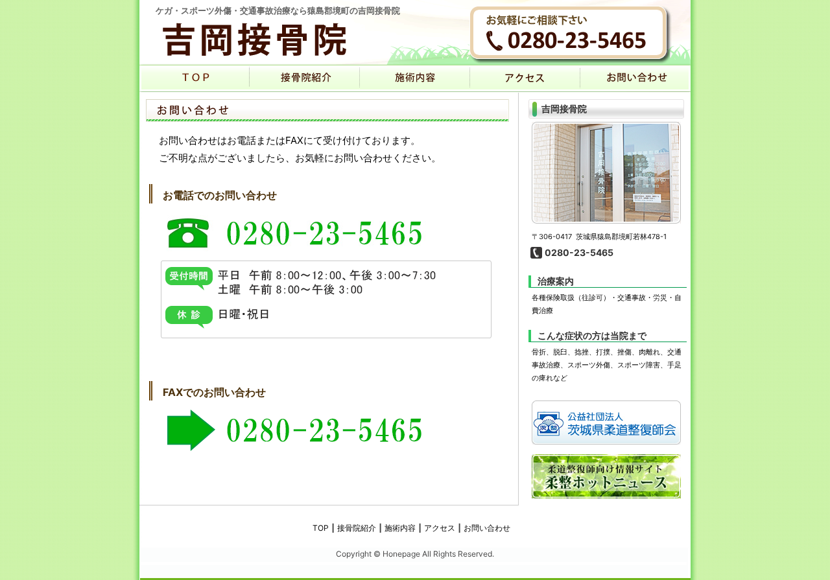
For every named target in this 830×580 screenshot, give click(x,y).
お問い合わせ (487, 528)
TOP (321, 528)
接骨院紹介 (305, 78)
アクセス (525, 78)
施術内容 (415, 78)
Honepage (401, 554)
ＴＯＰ (194, 78)
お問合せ (635, 78)
